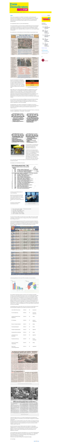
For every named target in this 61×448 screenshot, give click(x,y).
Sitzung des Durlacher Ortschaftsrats (47, 32)
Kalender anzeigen (44, 47)
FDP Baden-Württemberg (45, 51)
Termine (11, 12)
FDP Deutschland (45, 50)
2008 (34, 441)
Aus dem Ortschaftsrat (16, 12)
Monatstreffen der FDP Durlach (47, 28)
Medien (21, 12)
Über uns (24, 12)
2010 (38, 441)
